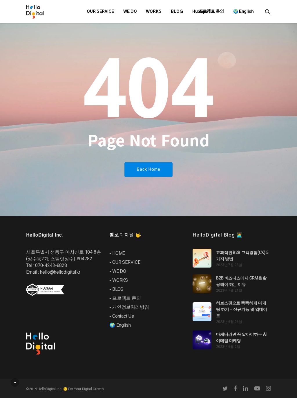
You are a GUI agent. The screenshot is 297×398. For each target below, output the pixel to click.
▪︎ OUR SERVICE (124, 262)
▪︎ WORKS (118, 280)
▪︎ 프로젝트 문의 (125, 298)
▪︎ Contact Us (121, 316)
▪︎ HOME (117, 253)
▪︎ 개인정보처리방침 (129, 307)
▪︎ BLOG (116, 289)
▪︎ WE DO (117, 271)
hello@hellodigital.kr (60, 272)
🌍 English (120, 325)
